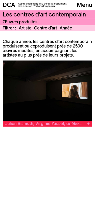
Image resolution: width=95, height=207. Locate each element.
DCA (9, 5)
